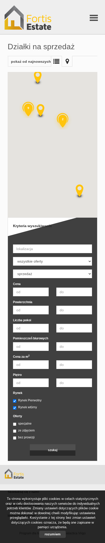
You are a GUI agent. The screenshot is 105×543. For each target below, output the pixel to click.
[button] (40, 111)
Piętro (17, 375)
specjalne (25, 423)
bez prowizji (26, 437)
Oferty (17, 416)
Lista (56, 61)
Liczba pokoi (22, 320)
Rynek (17, 393)
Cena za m (21, 357)
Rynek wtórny (27, 407)
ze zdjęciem (26, 430)
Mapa (67, 61)
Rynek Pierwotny (30, 400)
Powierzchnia (22, 302)
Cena (17, 284)
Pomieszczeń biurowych (30, 338)
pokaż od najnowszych (31, 61)
